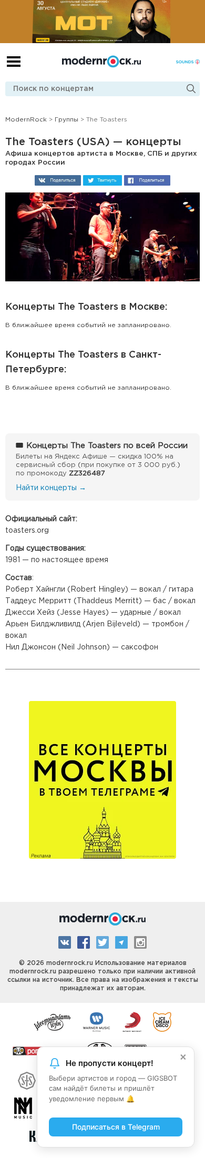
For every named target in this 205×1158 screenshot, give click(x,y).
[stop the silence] (27, 1079)
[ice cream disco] (162, 1021)
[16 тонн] (52, 1021)
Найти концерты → (51, 488)
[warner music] (97, 1021)
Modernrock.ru (101, 61)
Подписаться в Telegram (116, 1126)
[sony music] (131, 1021)
